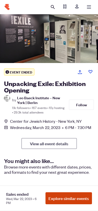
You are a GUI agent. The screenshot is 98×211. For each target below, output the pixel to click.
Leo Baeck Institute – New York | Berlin (38, 100)
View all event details (49, 143)
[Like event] (90, 71)
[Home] (7, 7)
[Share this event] (80, 72)
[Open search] (53, 7)
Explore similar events (68, 198)
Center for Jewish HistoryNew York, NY (46, 121)
